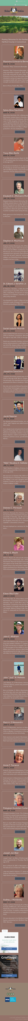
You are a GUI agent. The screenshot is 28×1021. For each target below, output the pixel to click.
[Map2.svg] (11, 994)
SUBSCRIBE (9, 949)
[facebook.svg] (8, 994)
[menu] (26, 5)
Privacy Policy (19, 1019)
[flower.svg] (13, 994)
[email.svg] (9, 994)
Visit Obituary (20, 89)
